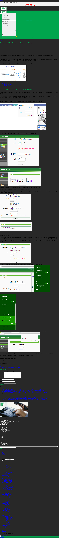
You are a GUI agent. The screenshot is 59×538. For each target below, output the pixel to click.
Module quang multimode (8, 490)
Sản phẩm (7, 2)
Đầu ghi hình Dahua (9, 517)
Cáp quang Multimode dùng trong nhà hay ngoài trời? (10, 391)
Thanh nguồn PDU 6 (7, 504)
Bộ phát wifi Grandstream (8, 84)
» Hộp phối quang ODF (3, 427)
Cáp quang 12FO (8, 466)
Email (1, 381)
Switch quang (6, 502)
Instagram (3, 454)
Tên (1, 379)
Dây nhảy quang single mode (8, 479)
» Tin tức (1, 436)
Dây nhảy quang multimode (8, 480)
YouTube (3, 455)
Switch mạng (6, 495)
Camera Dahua (8, 521)
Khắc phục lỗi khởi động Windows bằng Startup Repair (8, 366)
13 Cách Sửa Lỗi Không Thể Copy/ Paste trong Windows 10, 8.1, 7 (10, 367)
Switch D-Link (8, 499)
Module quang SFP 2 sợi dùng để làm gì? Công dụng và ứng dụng (12, 398)
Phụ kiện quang (4, 510)
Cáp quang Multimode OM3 (10, 471)
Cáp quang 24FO (8, 467)
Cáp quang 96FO (8, 469)
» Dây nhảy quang (2, 428)
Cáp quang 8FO (8, 465)
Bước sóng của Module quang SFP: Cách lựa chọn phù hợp (11, 397)
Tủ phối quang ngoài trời (7, 477)
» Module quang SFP (3, 429)
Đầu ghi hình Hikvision (9, 518)
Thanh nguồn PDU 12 (7, 506)
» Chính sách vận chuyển (4, 442)
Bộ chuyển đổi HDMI (5, 23)
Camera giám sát (6, 520)
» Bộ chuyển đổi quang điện (4, 426)
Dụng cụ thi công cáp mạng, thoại (9, 529)
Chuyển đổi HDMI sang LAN (8, 492)
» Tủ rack (1, 432)
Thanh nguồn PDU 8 (7, 505)
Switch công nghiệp (7, 501)
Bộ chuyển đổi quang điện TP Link (9, 486)
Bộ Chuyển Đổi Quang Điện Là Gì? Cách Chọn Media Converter (12, 388)
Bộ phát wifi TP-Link (7, 87)
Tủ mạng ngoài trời (7, 527)
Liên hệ (14, 2)
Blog (16, 2)
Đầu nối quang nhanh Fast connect (9, 513)
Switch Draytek (8, 500)
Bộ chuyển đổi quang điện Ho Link (9, 487)
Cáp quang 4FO (8, 464)
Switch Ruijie (8, 498)
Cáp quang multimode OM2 (10, 470)
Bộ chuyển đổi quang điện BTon (9, 484)
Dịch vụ (11, 2)
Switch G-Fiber (8, 496)
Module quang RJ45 (7, 491)
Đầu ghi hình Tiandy (9, 519)
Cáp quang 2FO (8, 463)
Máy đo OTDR (6, 508)
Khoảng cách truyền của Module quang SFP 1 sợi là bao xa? (11, 392)
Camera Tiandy (8, 522)
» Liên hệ (1, 437)
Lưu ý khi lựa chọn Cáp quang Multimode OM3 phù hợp (10, 389)
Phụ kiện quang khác (7, 514)
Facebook (3, 453)
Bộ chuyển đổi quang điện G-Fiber (9, 483)
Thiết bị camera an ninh (5, 32)
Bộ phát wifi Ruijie (6, 86)
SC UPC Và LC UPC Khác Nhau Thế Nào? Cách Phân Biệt (11, 399)
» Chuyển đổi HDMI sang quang (5, 430)
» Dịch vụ (1, 435)
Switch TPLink (8, 497)
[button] (8, 12)
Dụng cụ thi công (4, 36)
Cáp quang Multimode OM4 (10, 472)
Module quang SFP (5, 21)
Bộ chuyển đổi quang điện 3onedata (9, 485)
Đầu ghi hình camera (7, 516)
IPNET (3, 452)
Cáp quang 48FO (8, 468)
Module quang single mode (8, 489)
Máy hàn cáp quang (7, 509)
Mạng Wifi (1, 40)
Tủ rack (5, 526)
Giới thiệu (3, 2)
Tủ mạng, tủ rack (4, 34)
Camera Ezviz (8, 523)
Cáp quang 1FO (8, 462)
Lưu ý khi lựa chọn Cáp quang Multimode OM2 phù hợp (10, 390)
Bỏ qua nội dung (2, 0)
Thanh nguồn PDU (5, 27)
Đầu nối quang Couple (7, 512)
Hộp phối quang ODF (5, 15)
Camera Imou (8, 524)
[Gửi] (2, 460)
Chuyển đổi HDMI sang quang (8, 493)
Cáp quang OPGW (6, 474)
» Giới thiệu (1, 434)
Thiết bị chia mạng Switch (6, 25)
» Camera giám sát (3, 431)
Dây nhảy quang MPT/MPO (8, 481)
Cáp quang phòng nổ (7, 473)
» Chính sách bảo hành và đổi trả (5, 441)
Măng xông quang (6, 511)
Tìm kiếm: (3, 459)
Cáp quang (3, 13)
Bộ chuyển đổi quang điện (6, 19)
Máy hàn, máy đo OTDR (6, 507)
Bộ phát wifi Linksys (7, 85)
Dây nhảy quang (4, 17)
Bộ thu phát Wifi (4, 83)
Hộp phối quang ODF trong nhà (8, 476)
